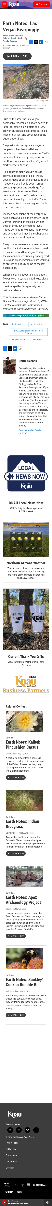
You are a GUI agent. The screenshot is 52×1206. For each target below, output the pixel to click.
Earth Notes (17, 324)
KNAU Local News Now (26, 503)
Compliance (11, 1162)
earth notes (36, 324)
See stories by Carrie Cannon (30, 431)
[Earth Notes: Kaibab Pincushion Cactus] (24, 721)
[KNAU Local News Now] (26, 473)
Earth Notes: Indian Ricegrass (22, 824)
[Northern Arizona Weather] (26, 539)
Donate (43, 4)
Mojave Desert (19, 339)
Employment (11, 1155)
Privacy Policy (12, 1143)
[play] (4, 1202)
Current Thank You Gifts (26, 656)
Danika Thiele (11, 754)
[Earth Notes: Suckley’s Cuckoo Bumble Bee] (24, 958)
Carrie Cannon (10, 41)
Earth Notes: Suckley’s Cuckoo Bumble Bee (25, 982)
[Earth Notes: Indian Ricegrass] (24, 800)
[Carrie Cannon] (9, 365)
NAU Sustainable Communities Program (28, 332)
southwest (38, 339)
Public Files (11, 1149)
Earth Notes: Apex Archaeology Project (23, 900)
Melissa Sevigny (12, 991)
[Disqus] (26, 1064)
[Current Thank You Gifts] (26, 619)
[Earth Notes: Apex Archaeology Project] (24, 876)
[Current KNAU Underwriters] (26, 684)
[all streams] (48, 1202)
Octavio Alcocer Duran (14, 833)
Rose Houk (10, 909)
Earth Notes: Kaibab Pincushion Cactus (23, 744)
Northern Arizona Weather (26, 563)
